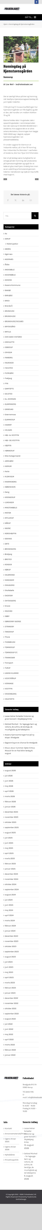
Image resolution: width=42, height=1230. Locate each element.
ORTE (7, 544)
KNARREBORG (10, 482)
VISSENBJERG (10, 694)
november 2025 (11, 817)
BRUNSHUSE (10, 316)
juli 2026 (8, 776)
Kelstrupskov (12, 244)
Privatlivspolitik (11, 1160)
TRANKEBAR (10, 657)
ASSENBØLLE (10, 275)
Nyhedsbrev (10, 1155)
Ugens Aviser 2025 (10, 1140)
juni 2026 (9, 781)
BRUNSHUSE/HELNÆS (14, 321)
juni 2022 (9, 1029)
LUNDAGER (9, 502)
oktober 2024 (10, 884)
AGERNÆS (9, 259)
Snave (7, 606)
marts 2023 (10, 982)
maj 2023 (9, 972)
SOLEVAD (8, 611)
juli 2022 (8, 1024)
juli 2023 (8, 962)
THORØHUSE (10, 642)
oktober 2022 (10, 1008)
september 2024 (12, 889)
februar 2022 (10, 1050)
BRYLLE (8, 332)
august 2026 (10, 770)
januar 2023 (10, 993)
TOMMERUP (10, 647)
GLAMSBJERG (10, 404)
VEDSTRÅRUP (10, 678)
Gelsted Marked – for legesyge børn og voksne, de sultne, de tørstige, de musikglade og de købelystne (21, 727)
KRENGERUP (10, 497)
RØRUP (8, 570)
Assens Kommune (12, 285)
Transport (9, 663)
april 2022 (9, 1039)
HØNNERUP (9, 451)
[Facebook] (8, 200)
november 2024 (11, 879)
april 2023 (9, 977)
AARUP (7, 239)
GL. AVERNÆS (10, 399)
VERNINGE (9, 683)
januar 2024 (10, 931)
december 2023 (11, 936)
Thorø (7, 637)
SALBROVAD (10, 575)
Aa (6, 233)
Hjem (5, 24)
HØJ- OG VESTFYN (12, 440)
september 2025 (12, 827)
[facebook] (36, 2)
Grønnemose (10, 414)
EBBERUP (9, 347)
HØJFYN (8, 445)
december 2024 (11, 874)
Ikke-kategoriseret (12, 456)
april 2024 (9, 915)
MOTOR (8, 513)
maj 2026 (9, 786)
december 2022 (11, 998)
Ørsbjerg (8, 554)
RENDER (8, 564)
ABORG (8, 249)
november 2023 (11, 941)
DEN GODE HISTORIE (13, 337)
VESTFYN (8, 689)
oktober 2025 (10, 822)
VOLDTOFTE (9, 699)
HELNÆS (8, 430)
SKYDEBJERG (10, 601)
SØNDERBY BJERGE (13, 621)
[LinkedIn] (23, 200)
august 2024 (10, 895)
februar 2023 (10, 988)
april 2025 (9, 853)
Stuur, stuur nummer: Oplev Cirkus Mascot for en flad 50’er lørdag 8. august (20, 750)
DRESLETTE (9, 342)
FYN (6, 383)
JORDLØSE (9, 461)
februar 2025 (10, 863)
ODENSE (8, 539)
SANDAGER (9, 580)
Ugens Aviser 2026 (10, 1148)
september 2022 (12, 1014)
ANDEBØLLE (10, 270)
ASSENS (8, 280)
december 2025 (11, 812)
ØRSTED (8, 559)
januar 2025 (10, 869)
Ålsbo (7, 264)
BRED (7, 301)
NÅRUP (8, 523)
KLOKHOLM (9, 476)
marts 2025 (10, 858)
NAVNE (8, 528)
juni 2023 (9, 967)
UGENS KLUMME (12, 673)
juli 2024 (8, 900)
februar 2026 (10, 801)
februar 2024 (10, 926)
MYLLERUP (9, 518)
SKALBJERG (9, 585)
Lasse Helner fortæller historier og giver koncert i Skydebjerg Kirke (30, 1135)
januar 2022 (10, 1055)
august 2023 (10, 957)
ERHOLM (8, 352)
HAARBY (8, 425)
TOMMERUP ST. (11, 652)
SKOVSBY (9, 595)
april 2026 (9, 791)
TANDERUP (9, 632)
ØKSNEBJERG (10, 549)
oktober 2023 (10, 946)
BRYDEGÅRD (10, 326)
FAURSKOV (9, 363)
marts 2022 (10, 1045)
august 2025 (10, 832)
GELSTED (8, 394)
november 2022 (11, 1003)
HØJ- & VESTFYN (12, 435)
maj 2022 (9, 1034)
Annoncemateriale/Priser (11, 1134)
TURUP (7, 668)
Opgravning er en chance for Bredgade (21, 743)
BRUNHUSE (9, 311)
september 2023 (12, 951)
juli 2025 (8, 838)
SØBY (7, 616)
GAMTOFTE (9, 389)
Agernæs (8, 254)
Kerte (7, 471)
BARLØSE (8, 295)
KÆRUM (8, 466)
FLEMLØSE (9, 373)
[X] (15, 200)
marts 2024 (10, 920)
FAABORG (8, 357)
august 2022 (10, 1019)
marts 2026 (10, 796)
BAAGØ (7, 290)
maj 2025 (9, 848)
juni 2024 (9, 905)
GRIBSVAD (9, 409)
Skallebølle (9, 590)
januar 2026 (10, 807)
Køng (7, 492)
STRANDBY (9, 626)
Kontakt (8, 1128)
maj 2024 (9, 910)
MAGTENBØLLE (11, 507)
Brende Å (8, 306)
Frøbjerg (8, 378)
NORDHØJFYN (10, 533)
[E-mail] (31, 200)
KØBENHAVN (10, 487)
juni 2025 (9, 843)
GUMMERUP (10, 420)
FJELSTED (9, 368)
